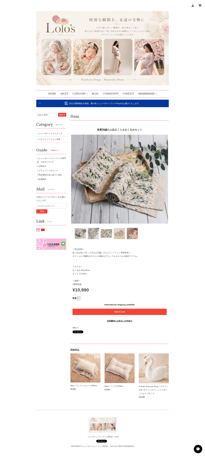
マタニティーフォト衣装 (49, 139)
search (62, 115)
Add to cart (119, 312)
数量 (74, 298)
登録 (42, 211)
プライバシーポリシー (48, 170)
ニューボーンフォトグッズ (50, 133)
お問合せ (42, 166)
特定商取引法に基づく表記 (50, 175)
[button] (80, 93)
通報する (76, 328)
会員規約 (42, 179)
